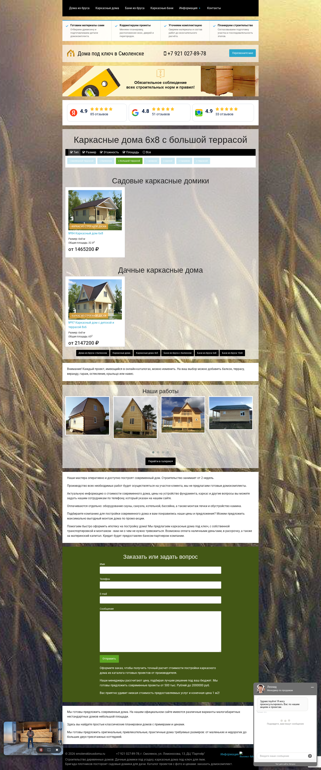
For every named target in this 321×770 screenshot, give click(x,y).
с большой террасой (129, 161)
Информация (188, 8)
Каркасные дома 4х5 (147, 353)
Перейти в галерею (160, 461)
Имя (102, 564)
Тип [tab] (76, 152)
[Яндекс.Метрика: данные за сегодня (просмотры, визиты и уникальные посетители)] (247, 754)
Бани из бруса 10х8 (232, 353)
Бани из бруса (135, 8)
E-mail (103, 593)
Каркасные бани (161, 8)
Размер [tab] (90, 152)
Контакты (214, 8)
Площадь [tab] (132, 152)
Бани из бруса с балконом (178, 353)
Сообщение (107, 608)
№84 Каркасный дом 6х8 (85, 233)
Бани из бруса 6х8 (206, 353)
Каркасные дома (107, 8)
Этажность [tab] (111, 152)
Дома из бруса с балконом (93, 353)
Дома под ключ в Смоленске (110, 53)
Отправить (109, 658)
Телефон (105, 579)
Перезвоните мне (242, 53)
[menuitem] (79, 8)
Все (148, 152)
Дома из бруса (79, 8)
